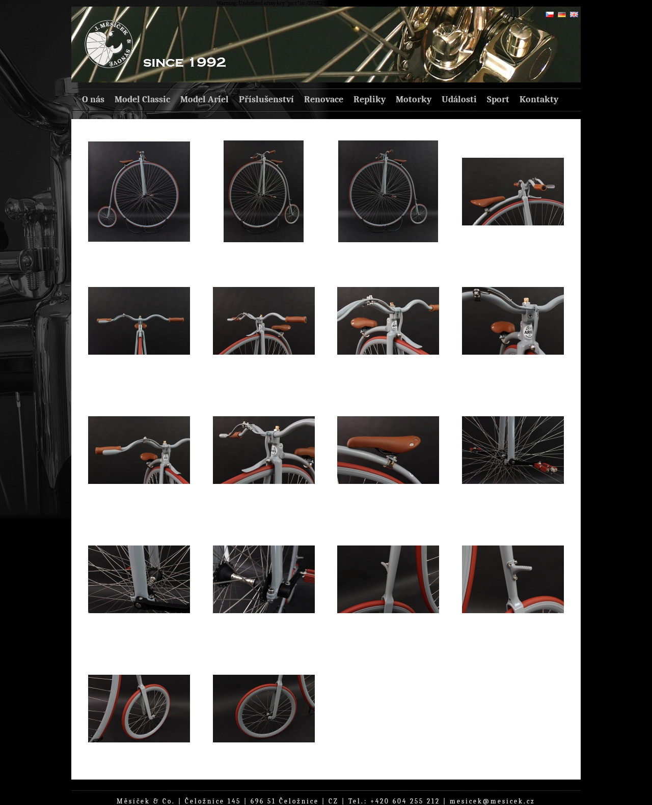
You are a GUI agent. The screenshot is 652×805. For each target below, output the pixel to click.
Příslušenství (266, 99)
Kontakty (539, 99)
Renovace (323, 99)
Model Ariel (204, 99)
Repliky (370, 99)
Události (459, 99)
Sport (498, 99)
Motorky (413, 99)
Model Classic (142, 99)
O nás (93, 99)
